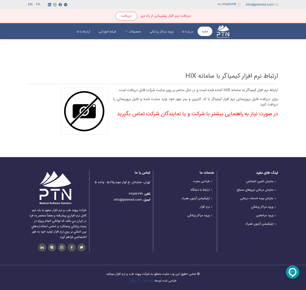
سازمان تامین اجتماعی (260, 181)
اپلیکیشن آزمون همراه (260, 224)
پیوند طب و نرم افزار (141, 280)
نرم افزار (205, 207)
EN (30, 4)
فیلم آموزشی (107, 31)
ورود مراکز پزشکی (161, 31)
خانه (205, 31)
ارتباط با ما (83, 31)
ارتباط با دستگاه (200, 190)
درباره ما (187, 31)
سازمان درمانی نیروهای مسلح (255, 190)
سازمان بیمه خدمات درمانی (257, 198)
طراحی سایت (201, 181)
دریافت (126, 16)
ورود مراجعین (265, 215)
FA (38, 4)
